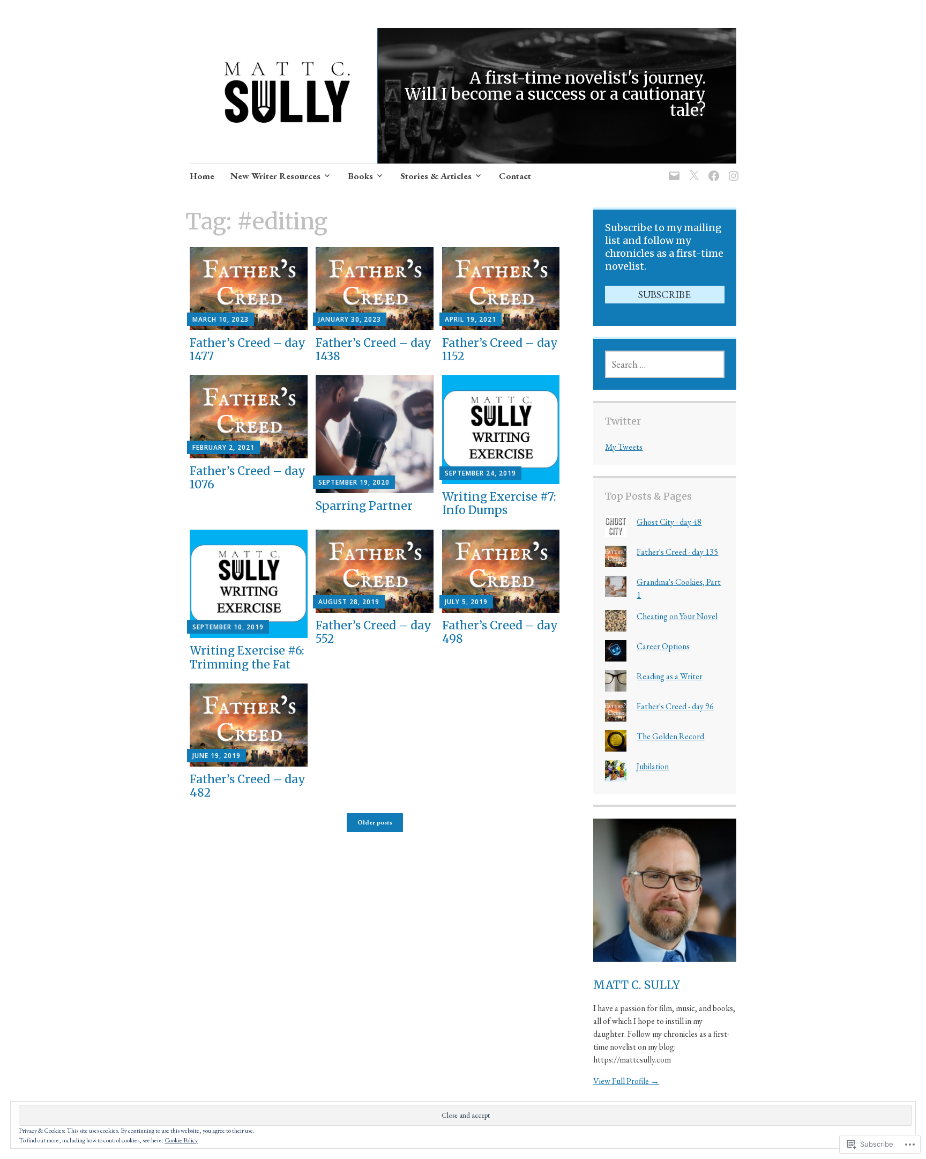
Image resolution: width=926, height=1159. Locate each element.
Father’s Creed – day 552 (373, 632)
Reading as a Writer (670, 676)
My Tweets (624, 446)
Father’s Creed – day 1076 (247, 478)
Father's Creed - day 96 (675, 706)
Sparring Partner (364, 506)
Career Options (663, 646)
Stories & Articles (436, 176)
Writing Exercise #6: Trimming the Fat (247, 657)
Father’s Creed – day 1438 (373, 349)
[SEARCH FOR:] (664, 364)
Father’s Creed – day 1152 (500, 349)
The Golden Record (670, 736)
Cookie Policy (181, 1140)
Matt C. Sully (636, 985)
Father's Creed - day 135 (677, 552)
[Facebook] (711, 169)
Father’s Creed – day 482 (247, 786)
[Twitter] (692, 169)
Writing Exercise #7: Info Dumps (499, 503)
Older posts (374, 823)
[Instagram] (731, 169)
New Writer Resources (275, 176)
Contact (515, 176)
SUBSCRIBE (664, 294)
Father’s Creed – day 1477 (247, 349)
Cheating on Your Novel (677, 616)
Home (202, 176)
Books (360, 176)
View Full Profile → (626, 1081)
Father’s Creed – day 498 (500, 632)
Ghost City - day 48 (669, 522)
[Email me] (672, 169)
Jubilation (653, 766)
